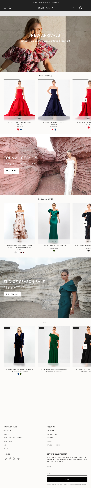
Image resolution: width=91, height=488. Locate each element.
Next (85, 100)
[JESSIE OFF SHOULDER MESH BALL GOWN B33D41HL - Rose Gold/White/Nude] (19, 223)
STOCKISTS (50, 438)
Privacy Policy (76, 484)
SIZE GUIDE (7, 449)
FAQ (5, 445)
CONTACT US (7, 430)
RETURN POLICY (8, 441)
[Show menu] (4, 7)
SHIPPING (6, 434)
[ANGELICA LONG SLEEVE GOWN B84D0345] (19, 346)
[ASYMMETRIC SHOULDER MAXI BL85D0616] (54, 346)
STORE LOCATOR (52, 434)
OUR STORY (50, 430)
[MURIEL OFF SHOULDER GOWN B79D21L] (54, 223)
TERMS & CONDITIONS (53, 445)
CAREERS (49, 441)
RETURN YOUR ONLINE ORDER (13, 438)
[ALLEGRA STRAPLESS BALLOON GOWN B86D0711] (19, 100)
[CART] (86, 7)
